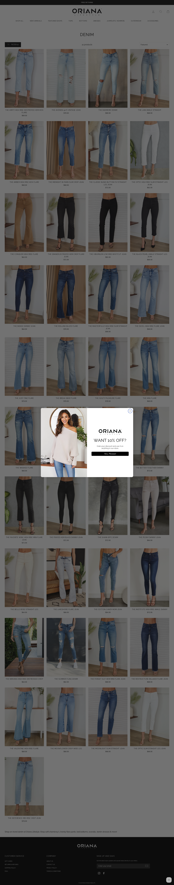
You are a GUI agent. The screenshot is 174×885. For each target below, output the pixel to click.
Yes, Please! (110, 454)
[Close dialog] (130, 411)
